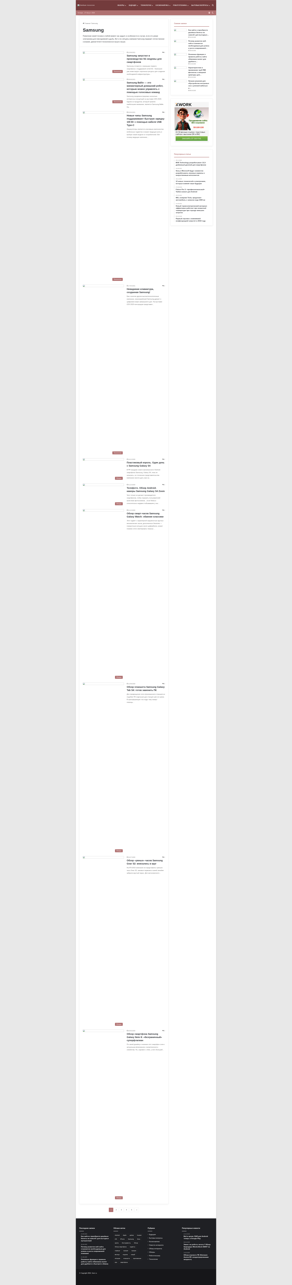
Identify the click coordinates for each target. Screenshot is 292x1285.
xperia (117, 1243)
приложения (137, 1258)
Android (117, 1235)
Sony (138, 1239)
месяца (117, 1254)
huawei (139, 1235)
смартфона (124, 1262)
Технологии (146, 5)
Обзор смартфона (121, 1247)
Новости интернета (156, 1245)
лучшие (125, 1251)
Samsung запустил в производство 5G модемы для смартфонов (144, 58)
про (116, 1262)
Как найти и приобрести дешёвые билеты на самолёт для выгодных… (198, 32)
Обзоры (120, 5)
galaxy (132, 1235)
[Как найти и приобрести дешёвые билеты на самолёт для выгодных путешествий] (180, 33)
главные (117, 1251)
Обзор (136, 1243)
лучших (133, 1251)
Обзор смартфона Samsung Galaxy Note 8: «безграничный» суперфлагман (144, 1037)
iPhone (122, 1239)
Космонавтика (162, 5)
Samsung (131, 1239)
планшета (126, 1258)
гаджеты (132, 1247)
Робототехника (180, 5)
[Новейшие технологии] (86, 5)
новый (133, 1254)
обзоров (117, 1258)
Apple (124, 1235)
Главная (87, 23)
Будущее (132, 5)
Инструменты (126, 1243)
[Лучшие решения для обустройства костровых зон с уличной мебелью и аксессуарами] (180, 84)
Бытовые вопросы (199, 5)
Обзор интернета (155, 1248)
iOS (116, 1239)
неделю (125, 1254)
